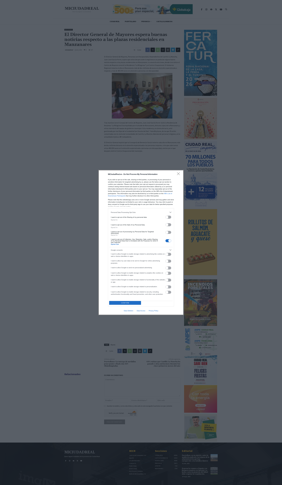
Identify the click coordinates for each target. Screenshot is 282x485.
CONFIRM (125, 303)
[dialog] (141, 242)
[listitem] (141, 212)
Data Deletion (128, 311)
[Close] (179, 174)
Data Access (141, 311)
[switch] (168, 217)
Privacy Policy (153, 311)
